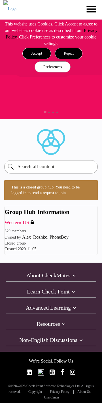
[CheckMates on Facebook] (62, 372)
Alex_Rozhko (34, 237)
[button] (36, 53)
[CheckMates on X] (40, 372)
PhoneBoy (59, 237)
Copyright (35, 392)
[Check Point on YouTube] (52, 372)
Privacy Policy (59, 392)
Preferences (52, 67)
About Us (84, 392)
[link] (29, 372)
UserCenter (51, 397)
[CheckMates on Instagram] (73, 372)
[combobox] (51, 166)
